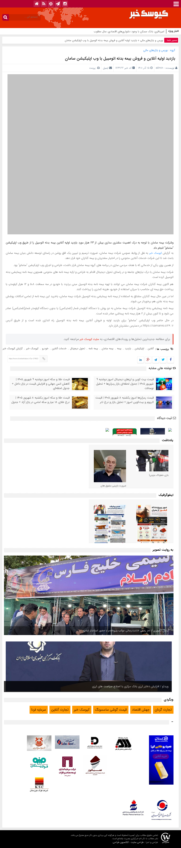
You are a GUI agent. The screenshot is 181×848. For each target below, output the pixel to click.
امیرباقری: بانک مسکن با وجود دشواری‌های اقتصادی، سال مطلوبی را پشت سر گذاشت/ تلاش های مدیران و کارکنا (103, 31)
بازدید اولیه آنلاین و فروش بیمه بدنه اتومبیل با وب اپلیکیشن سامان (120, 58)
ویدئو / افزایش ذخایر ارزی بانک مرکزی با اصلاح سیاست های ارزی (130, 686)
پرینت (93, 68)
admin (159, 68)
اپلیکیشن (139, 348)
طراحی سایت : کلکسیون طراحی (128, 842)
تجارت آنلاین (60, 709)
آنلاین (151, 348)
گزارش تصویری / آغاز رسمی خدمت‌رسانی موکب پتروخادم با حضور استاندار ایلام (126, 630)
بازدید (128, 348)
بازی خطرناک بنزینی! (158, 475)
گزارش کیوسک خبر (13, 348)
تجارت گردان (163, 709)
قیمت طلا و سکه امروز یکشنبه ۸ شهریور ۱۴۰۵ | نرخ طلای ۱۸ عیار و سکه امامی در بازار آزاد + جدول (40, 400)
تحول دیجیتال (77, 348)
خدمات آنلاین (59, 348)
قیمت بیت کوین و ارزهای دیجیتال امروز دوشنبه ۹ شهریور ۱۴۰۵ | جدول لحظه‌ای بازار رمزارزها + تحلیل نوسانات (125, 384)
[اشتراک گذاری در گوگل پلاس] (148, 360)
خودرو (45, 348)
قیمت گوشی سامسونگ (111, 709)
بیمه (119, 348)
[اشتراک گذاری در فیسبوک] (171, 360)
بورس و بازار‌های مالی (151, 40)
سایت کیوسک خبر (89, 339)
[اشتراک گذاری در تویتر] (163, 360)
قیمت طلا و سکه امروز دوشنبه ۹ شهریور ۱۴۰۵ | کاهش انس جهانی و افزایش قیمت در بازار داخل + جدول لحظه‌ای (41, 384)
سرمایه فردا (38, 709)
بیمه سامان (107, 348)
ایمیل (105, 68)
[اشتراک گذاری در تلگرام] (155, 360)
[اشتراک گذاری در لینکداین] (141, 360)
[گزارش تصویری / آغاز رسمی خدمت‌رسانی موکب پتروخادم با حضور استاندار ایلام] (88, 595)
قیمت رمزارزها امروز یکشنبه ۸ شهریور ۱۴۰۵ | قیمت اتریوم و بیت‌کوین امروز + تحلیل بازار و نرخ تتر (124, 400)
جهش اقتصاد (140, 709)
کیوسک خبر (155, 253)
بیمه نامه (93, 348)
